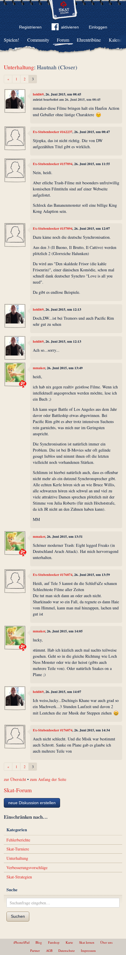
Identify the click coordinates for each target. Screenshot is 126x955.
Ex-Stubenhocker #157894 (52, 163)
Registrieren (30, 27)
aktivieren (70, 27)
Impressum (88, 950)
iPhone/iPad (21, 942)
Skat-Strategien (19, 877)
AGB (49, 950)
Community (38, 40)
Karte (69, 942)
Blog (38, 942)
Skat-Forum (18, 790)
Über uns (106, 942)
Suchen (18, 916)
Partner (35, 950)
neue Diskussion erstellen (32, 802)
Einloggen (98, 27)
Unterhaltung (19, 67)
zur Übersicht (15, 779)
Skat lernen (86, 942)
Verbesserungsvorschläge (26, 867)
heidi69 (38, 94)
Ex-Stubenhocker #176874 (52, 574)
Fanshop (53, 942)
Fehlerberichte (18, 840)
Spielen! (11, 40)
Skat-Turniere (17, 849)
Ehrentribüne (89, 40)
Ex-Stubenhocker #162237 (52, 131)
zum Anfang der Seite (48, 779)
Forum (63, 40)
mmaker (39, 367)
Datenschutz (66, 950)
